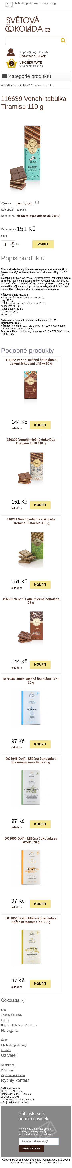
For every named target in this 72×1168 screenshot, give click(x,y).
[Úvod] (2, 85)
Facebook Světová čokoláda (19, 1025)
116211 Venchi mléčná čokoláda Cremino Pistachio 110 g (31, 521)
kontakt (9, 6)
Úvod (4, 1039)
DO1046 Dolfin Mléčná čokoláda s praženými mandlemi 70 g (31, 760)
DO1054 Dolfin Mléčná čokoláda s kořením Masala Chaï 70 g (31, 920)
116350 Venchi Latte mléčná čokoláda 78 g (31, 600)
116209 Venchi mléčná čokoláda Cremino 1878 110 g (31, 441)
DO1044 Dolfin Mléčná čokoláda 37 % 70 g (31, 680)
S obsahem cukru (42, 85)
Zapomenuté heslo (13, 1075)
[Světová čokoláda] (36, 35)
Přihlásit (41, 55)
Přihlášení (7, 1070)
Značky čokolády (11, 1014)
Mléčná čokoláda (17, 85)
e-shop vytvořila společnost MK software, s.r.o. (36, 1162)
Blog (4, 1009)
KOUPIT (43, 244)
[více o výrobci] (37, 203)
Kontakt (6, 1050)
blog (53, 3)
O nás (5, 1020)
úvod (8, 3)
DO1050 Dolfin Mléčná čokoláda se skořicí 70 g (31, 840)
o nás (44, 3)
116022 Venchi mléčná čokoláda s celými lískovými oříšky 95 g (30, 361)
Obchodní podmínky (14, 1045)
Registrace (26, 55)
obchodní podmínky (26, 3)
